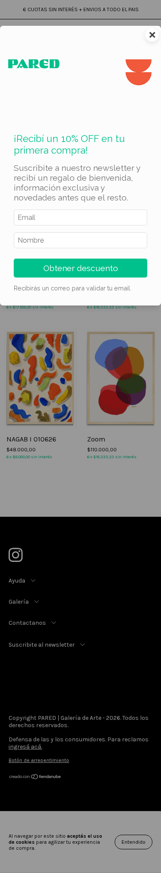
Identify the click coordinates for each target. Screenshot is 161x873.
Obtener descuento (80, 268)
